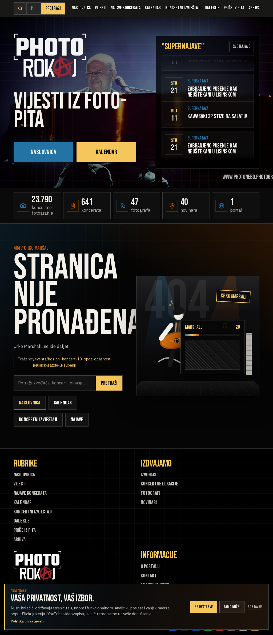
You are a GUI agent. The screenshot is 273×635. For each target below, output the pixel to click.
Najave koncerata (125, 8)
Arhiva (253, 8)
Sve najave (241, 46)
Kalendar (153, 8)
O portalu (150, 566)
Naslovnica (81, 8)
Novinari (149, 502)
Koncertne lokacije (159, 484)
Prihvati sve (204, 606)
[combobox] (34, 9)
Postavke (255, 606)
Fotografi (150, 493)
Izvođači (148, 475)
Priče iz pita (234, 8)
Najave (77, 419)
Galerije (212, 8)
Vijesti (101, 8)
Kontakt (149, 576)
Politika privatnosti (27, 621)
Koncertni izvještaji (183, 8)
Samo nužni (231, 606)
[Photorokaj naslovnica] (50, 57)
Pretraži (53, 8)
